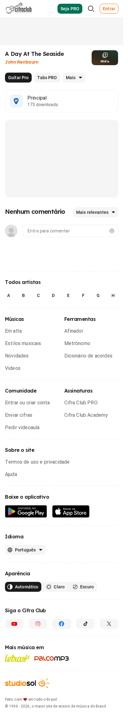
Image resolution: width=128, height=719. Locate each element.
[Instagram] (38, 624)
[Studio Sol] (27, 683)
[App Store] (71, 511)
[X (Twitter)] (109, 624)
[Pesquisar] (91, 8)
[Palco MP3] (51, 658)
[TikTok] (85, 624)
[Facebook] (61, 624)
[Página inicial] (19, 8)
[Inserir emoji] (112, 231)
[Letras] (17, 658)
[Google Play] (26, 511)
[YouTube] (14, 624)
